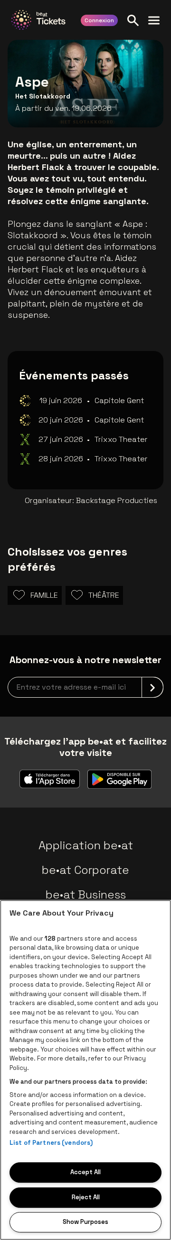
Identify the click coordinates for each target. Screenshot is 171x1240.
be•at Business (86, 894)
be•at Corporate (85, 870)
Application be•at (85, 845)
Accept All (85, 1172)
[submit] (152, 687)
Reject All (86, 1197)
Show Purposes (85, 1222)
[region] (85, 1070)
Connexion (99, 20)
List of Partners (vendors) (51, 1143)
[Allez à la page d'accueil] (38, 20)
